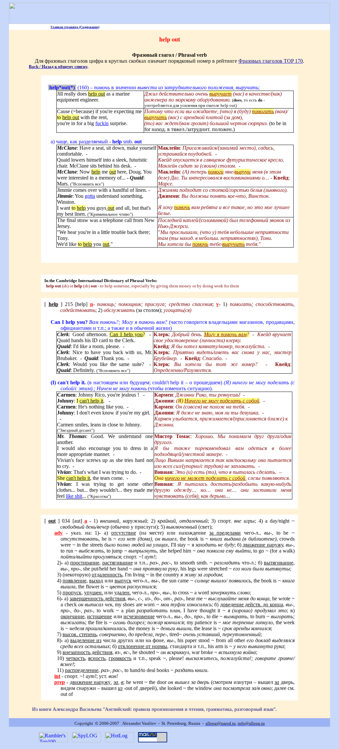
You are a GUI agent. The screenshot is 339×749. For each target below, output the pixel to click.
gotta (90, 196)
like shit (74, 496)
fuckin (102, 123)
